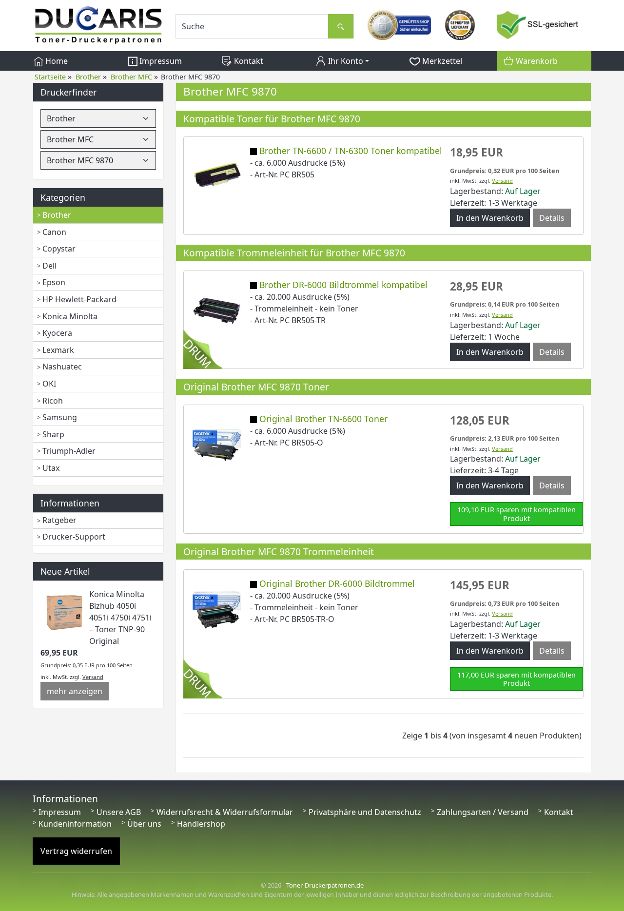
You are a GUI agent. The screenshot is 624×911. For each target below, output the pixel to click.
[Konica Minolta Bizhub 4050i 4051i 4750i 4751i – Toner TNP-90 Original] (64, 611)
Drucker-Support (73, 536)
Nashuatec (62, 366)
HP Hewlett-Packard (79, 299)
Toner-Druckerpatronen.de (325, 885)
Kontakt (247, 61)
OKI (49, 383)
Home (55, 61)
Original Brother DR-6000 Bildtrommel (337, 583)
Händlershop (201, 823)
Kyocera (57, 333)
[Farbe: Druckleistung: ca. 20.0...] (217, 309)
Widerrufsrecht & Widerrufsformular (224, 812)
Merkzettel (441, 61)
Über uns (144, 823)
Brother (56, 215)
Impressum (159, 61)
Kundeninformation (75, 823)
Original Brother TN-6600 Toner (323, 419)
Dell (49, 265)
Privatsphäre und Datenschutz (365, 812)
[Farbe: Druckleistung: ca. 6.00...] (217, 175)
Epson (53, 282)
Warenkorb (536, 61)
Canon (54, 232)
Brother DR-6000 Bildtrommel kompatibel (343, 285)
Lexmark (58, 350)
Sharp (53, 434)
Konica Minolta (70, 316)
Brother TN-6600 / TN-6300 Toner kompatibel (350, 150)
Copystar (59, 248)
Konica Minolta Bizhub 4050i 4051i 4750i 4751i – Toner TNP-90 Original (120, 617)
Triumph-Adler (69, 451)
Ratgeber (59, 520)
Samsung (59, 417)
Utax (50, 468)
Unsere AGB (119, 812)
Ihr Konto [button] (344, 61)
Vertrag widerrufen (76, 851)
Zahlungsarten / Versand (482, 812)
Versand (92, 676)
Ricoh (52, 400)
